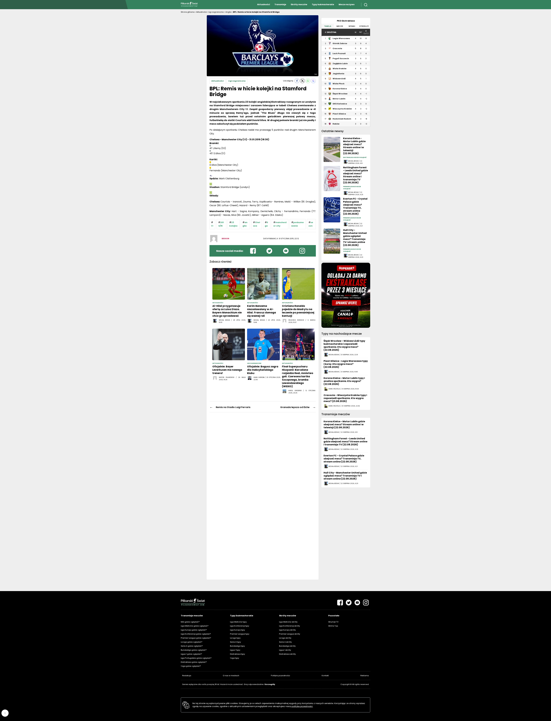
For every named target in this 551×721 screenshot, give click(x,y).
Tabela (327, 26)
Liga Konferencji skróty (289, 626)
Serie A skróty (285, 642)
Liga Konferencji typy (239, 626)
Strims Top (333, 626)
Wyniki (352, 26)
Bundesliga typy (237, 646)
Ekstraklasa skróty (287, 654)
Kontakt (325, 675)
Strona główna (187, 12)
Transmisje (280, 4)
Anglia (228, 12)
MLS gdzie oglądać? (190, 622)
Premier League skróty (289, 634)
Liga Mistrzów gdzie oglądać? (194, 626)
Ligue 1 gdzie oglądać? (191, 654)
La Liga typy (235, 638)
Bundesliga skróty (287, 646)
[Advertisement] (192, 58)
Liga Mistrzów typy (238, 622)
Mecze (339, 26)
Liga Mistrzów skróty (288, 622)
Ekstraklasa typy (237, 654)
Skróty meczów (299, 4)
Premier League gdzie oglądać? (196, 638)
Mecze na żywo (347, 4)
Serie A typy (235, 642)
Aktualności (263, 4)
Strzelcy (364, 26)
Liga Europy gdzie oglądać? (194, 630)
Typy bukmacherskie (323, 4)
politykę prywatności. (302, 706)
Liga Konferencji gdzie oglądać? (196, 634)
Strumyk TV (333, 622)
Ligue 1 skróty (285, 650)
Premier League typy (239, 634)
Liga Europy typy (237, 630)
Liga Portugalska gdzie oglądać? (196, 658)
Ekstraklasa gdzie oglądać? (194, 662)
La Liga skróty (285, 638)
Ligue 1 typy (235, 650)
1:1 (212, 225)
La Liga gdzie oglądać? (191, 642)
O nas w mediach (231, 675)
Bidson (225, 238)
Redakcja (186, 675)
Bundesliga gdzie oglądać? (194, 650)
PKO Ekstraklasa (346, 20)
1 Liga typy (234, 658)
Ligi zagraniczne (216, 12)
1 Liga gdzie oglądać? (191, 666)
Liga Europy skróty (287, 630)
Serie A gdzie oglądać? (192, 646)
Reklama (364, 675)
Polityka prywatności (280, 675)
